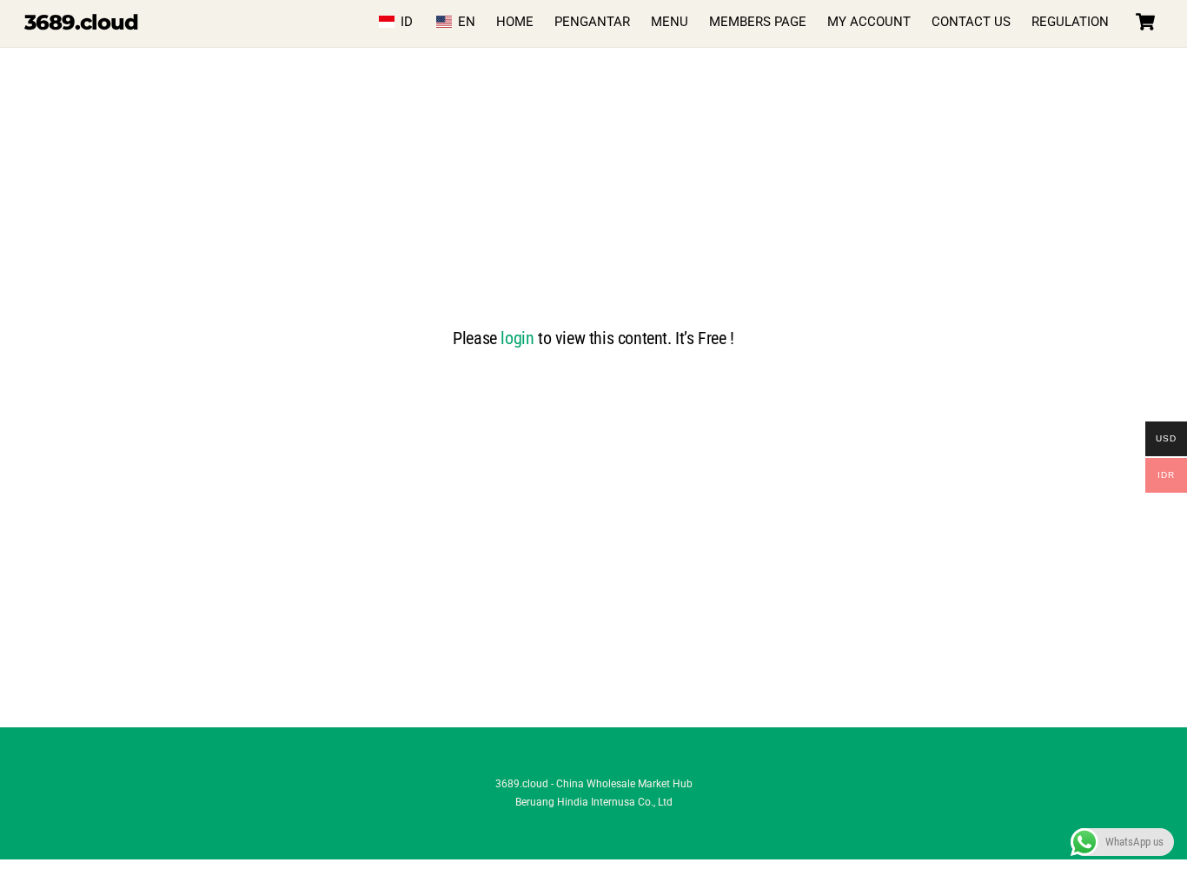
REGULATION (1070, 22)
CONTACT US (971, 22)
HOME (515, 22)
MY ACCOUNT (869, 22)
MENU (669, 22)
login (517, 338)
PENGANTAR (592, 22)
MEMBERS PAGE (757, 22)
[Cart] (1145, 21)
